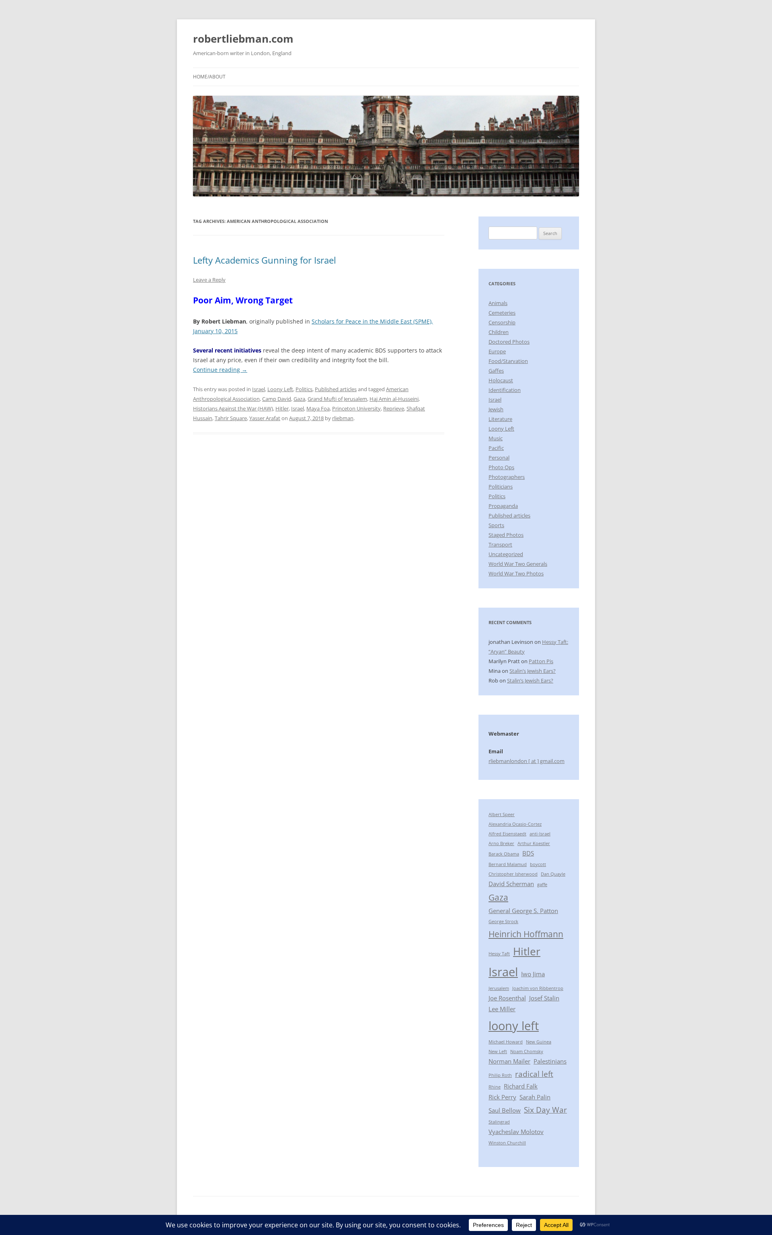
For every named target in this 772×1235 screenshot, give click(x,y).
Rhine (495, 1087)
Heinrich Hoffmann (526, 934)
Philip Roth (500, 1075)
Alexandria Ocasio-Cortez (515, 824)
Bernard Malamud (508, 864)
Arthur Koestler (533, 843)
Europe (497, 351)
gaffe (542, 884)
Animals (498, 303)
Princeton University (356, 408)
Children (499, 332)
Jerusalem (499, 988)
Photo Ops (501, 467)
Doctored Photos (509, 341)
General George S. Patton (523, 911)
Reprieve (393, 408)
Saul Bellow (505, 1110)
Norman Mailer (509, 1061)
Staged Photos (506, 534)
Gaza (299, 398)
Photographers (507, 476)
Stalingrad (499, 1122)
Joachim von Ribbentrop (537, 988)
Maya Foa (318, 408)
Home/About (209, 76)
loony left (514, 1026)
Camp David (276, 398)
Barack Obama (504, 854)
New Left (498, 1051)
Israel (258, 389)
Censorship (502, 322)
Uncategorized (506, 554)
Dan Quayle (553, 874)
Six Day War (545, 1110)
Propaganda (503, 505)
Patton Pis (541, 661)
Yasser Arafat (264, 418)
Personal (499, 457)
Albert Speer (502, 814)
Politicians (501, 486)
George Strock (503, 921)
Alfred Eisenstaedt (507, 834)
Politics (304, 389)
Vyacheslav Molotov (516, 1132)
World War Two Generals (518, 563)
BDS (528, 853)
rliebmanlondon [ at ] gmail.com (527, 761)
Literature (500, 419)
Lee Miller (502, 1009)
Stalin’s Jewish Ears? (532, 670)
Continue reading (220, 369)
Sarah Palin (534, 1097)
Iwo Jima (533, 974)
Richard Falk (521, 1086)
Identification (505, 390)
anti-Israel (540, 834)
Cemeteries (502, 312)
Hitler (282, 408)
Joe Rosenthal (507, 998)
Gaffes (496, 370)
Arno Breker (501, 843)
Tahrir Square (231, 418)
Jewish (496, 409)
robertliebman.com (243, 38)
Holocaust (501, 380)
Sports (496, 525)
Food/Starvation (508, 361)
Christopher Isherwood (513, 874)
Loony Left (280, 389)
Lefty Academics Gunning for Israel (264, 260)
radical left (534, 1074)
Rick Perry (502, 1097)
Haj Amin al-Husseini (394, 398)
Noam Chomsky (526, 1051)
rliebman (342, 418)
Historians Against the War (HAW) (233, 408)
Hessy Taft (499, 954)
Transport (500, 544)
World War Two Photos (516, 573)
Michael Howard (506, 1042)
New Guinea (538, 1042)
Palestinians (550, 1061)
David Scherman (511, 884)
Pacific (496, 448)
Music (496, 438)
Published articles (336, 389)
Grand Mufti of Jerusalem (337, 398)
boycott (538, 864)
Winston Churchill (507, 1143)
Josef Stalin (544, 998)
